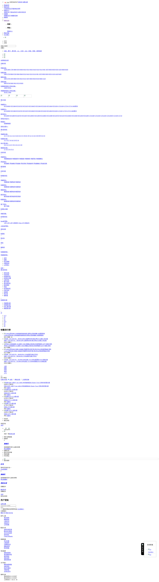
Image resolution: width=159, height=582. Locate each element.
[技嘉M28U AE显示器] (10, 389)
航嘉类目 (4, 199)
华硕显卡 (4, 104)
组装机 (3, 233)
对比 (5, 388)
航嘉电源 (12, 201)
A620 (56, 74)
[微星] (12, 97)
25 (21, 136)
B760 (18, 69)
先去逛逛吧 (4, 469)
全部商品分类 (5, 60)
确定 (2, 489)
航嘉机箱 (6, 201)
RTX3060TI (68, 115)
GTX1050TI (109, 115)
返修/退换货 (7, 559)
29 (13, 145)
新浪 (7, 513)
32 (32, 136)
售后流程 (6, 517)
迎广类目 (4, 204)
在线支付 (6, 523)
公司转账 (6, 524)
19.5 (8, 136)
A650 (60, 69)
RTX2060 (86, 115)
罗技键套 (12, 163)
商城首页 (6, 5)
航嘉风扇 (18, 201)
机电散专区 (4, 175)
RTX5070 (25, 106)
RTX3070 (62, 115)
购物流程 (6, 519)
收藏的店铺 (14, 15)
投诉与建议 (7, 568)
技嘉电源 (12, 186)
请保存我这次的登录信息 (10, 509)
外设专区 (3, 152)
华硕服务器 (4, 255)
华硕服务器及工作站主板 (8, 90)
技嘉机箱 (6, 186)
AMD (5, 88)
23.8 (17, 136)
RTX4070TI (18, 115)
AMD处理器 (5, 226)
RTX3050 (55, 106)
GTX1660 (91, 115)
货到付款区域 (8, 529)
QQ (5, 513)
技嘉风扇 (18, 186)
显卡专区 (3, 100)
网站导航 (6, 33)
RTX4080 (12, 115)
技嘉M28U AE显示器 (10, 393)
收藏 (8, 388)
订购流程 (6, 542)
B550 (56, 69)
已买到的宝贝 (8, 8)
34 (42, 136)
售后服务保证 (8, 554)
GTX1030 (61, 106)
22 (13, 136)
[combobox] (8, 46)
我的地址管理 (16, 8)
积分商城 (6, 261)
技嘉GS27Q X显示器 (10, 414)
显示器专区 (4, 129)
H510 (28, 69)
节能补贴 (6, 569)
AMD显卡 (75, 106)
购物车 (6, 17)
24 (19, 136)
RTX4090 (6, 115)
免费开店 (6, 12)
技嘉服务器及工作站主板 (8, 86)
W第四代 (15, 223)
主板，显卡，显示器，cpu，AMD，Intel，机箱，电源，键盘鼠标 (23, 51)
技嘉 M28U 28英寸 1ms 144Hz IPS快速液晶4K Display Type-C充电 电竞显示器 (26, 386)
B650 (53, 69)
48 (37, 136)
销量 (5, 368)
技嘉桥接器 (7, 123)
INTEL (9, 88)
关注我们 (6, 34)
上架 (5, 366)
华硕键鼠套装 (8, 158)
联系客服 (6, 548)
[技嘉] (20, 97)
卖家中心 (6, 10)
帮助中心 (10, 31)
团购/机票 (7, 546)
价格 (5, 369)
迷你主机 (3, 229)
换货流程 (6, 556)
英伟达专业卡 (5, 118)
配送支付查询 (8, 531)
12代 (8, 223)
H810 (31, 69)
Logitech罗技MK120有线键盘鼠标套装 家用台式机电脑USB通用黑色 (24, 335)
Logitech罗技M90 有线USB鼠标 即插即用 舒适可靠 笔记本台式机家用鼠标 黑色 (27, 351)
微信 (2, 513)
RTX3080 (49, 115)
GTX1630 (103, 115)
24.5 (13, 140)
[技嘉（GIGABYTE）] (27, 97)
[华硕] (4, 97)
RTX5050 (44, 106)
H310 (38, 69)
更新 (5, 371)
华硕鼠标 (22, 158)
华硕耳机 (33, 158)
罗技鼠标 (18, 163)
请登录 (20, 2)
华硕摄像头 (39, 158)
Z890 (8, 69)
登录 (10, 434)
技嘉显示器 (4, 138)
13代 (5, 223)
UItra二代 (21, 223)
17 (6, 136)
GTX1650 (97, 115)
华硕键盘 (27, 158)
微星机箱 (6, 191)
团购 (5, 259)
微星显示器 (4, 148)
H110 (41, 69)
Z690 (11, 78)
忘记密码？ (21, 509)
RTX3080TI (43, 115)
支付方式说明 (8, 533)
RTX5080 (13, 106)
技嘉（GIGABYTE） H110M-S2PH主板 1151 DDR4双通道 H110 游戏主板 (25, 361)
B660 (21, 69)
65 (41, 136)
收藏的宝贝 (7, 15)
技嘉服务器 (4, 252)
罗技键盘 (6, 163)
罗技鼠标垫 (29, 163)
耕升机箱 (6, 196)
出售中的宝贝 (22, 12)
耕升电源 (12, 196)
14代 (11, 223)
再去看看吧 (7, 449)
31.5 (30, 136)
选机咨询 (6, 566)
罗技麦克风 (43, 163)
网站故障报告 (8, 564)
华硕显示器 (4, 134)
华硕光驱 (4, 213)
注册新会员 (7, 544)
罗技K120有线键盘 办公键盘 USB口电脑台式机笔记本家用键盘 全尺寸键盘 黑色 (27, 345)
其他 (2, 242)
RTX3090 (37, 115)
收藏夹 (6, 14)
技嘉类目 (4, 185)
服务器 (3, 247)
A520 (53, 74)
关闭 (2, 494)
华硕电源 (12, 182)
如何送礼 (6, 534)
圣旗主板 (4, 81)
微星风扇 (18, 191)
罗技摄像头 (36, 163)
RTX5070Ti (19, 111)
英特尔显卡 (4, 126)
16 (44, 136)
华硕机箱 (6, 182)
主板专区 (3, 63)
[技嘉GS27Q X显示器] (10, 410)
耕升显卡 (4, 114)
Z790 (11, 69)
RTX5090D (7, 106)
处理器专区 (4, 216)
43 (36, 136)
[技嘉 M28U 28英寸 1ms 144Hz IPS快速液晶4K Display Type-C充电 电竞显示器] (27, 382)
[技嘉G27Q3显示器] (10, 403)
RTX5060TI (32, 106)
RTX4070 (24, 115)
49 (39, 136)
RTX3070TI (56, 115)
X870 (47, 69)
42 (34, 136)
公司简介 (6, 265)
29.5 (26, 136)
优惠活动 (6, 263)
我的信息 (6, 7)
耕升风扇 (18, 196)
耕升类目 (4, 194)
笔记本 (3, 238)
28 (24, 136)
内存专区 (3, 171)
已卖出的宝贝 (14, 12)
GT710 (70, 106)
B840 (63, 69)
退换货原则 (7, 552)
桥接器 (3, 121)
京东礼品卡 (7, 571)
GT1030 (60, 111)
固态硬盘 (3, 166)
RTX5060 (38, 106)
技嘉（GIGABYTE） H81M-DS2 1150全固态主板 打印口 (20, 356)
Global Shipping (8, 536)
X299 (5, 69)
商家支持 (6, 20)
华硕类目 (4, 157)
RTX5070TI (19, 106)
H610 (24, 69)
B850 (50, 69)
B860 (15, 69)
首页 (5, 258)
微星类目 (4, 190)
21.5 (11, 136)
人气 (5, 373)
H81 (44, 69)
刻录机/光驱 (4, 209)
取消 (4, 489)
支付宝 (11, 513)
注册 (13, 434)
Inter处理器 (4, 221)
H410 (34, 69)
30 (28, 136)
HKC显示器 (4, 143)
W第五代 (26, 223)
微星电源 (12, 191)
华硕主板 (4, 68)
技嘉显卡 (4, 109)
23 (15, 136)
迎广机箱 (6, 206)
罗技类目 (4, 161)
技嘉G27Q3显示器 (9, 407)
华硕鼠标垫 (15, 158)
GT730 (66, 106)
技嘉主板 (4, 72)
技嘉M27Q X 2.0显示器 (10, 400)
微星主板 (4, 77)
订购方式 (6, 521)
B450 (66, 69)
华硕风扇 (18, 182)
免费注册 (25, 2)
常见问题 (6, 541)
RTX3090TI (31, 115)
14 (4, 136)
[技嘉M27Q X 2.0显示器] (11, 396)
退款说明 (6, 558)
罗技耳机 (23, 163)
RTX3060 (49, 106)
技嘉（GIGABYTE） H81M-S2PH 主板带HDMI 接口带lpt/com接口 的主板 (25, 340)
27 (22, 136)
